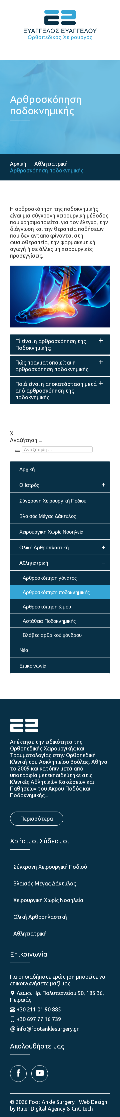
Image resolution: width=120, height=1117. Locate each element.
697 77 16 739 (101, 45)
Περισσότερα (36, 819)
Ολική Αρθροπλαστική (40, 917)
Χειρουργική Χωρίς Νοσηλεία (48, 900)
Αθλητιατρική (30, 934)
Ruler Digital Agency (41, 1109)
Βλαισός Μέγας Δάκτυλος (44, 883)
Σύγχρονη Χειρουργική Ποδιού (50, 867)
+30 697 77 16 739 (39, 1019)
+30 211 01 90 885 (39, 1009)
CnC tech (82, 1109)
